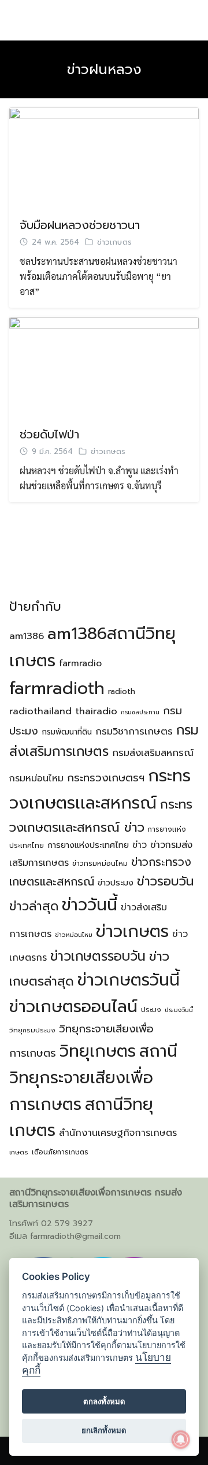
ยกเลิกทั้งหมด (104, 1430)
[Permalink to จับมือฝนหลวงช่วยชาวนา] (104, 156)
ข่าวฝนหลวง (104, 69)
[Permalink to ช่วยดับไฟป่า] (104, 365)
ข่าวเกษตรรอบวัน (98, 956)
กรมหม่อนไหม (36, 778)
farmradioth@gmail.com (75, 1236)
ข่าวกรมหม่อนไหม (100, 863)
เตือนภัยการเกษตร (60, 1152)
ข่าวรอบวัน (165, 881)
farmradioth (57, 688)
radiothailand (40, 711)
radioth (121, 691)
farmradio (80, 663)
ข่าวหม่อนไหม (73, 935)
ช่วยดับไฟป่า (49, 434)
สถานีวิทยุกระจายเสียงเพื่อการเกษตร (93, 1078)
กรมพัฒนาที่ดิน (67, 732)
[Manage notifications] (181, 1439)
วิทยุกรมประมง (32, 1030)
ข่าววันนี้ (89, 904)
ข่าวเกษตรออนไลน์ (73, 1006)
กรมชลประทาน (140, 712)
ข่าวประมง (115, 882)
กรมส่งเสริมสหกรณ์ (153, 753)
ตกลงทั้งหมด (104, 1401)
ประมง (151, 1010)
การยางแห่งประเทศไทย (88, 845)
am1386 (26, 636)
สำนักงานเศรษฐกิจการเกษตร (118, 1133)
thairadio (96, 711)
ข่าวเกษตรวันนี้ (128, 980)
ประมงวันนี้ (179, 1009)
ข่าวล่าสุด (33, 906)
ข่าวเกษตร (114, 242)
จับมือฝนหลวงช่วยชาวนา (80, 225)
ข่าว (139, 845)
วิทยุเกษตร (98, 1051)
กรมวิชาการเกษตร (134, 731)
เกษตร (18, 1152)
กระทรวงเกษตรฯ (105, 778)
